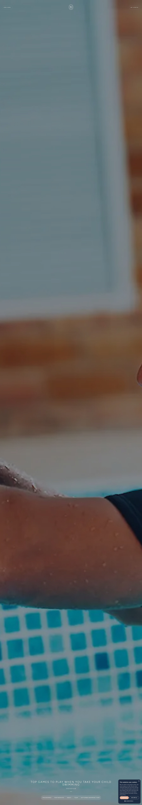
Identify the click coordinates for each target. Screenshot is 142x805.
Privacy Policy (123, 794)
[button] (129, 801)
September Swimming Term (90, 797)
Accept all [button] (124, 797)
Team (76, 797)
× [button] (138, 781)
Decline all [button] (134, 797)
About (69, 797)
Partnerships (59, 797)
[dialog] (129, 792)
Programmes (47, 797)
